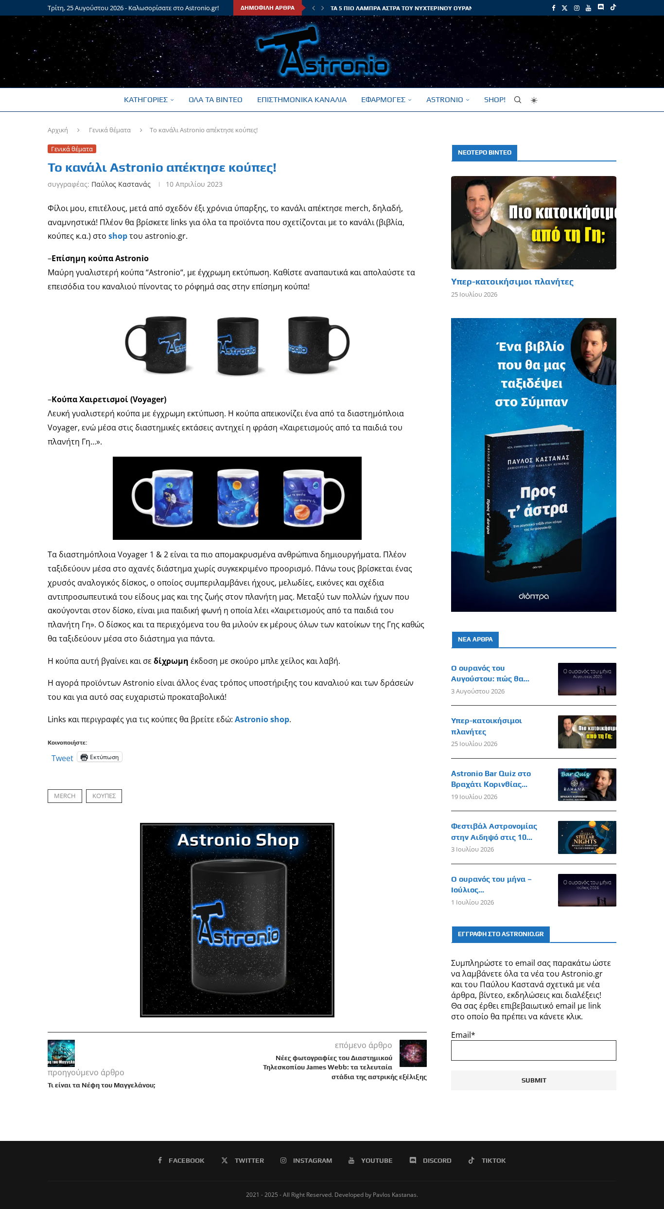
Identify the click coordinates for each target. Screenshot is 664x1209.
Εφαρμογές (383, 99)
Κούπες (104, 795)
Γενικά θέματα (110, 129)
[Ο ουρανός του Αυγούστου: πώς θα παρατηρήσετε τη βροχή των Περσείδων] (587, 679)
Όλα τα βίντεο (216, 99)
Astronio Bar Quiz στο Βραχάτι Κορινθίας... (491, 779)
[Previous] (313, 8)
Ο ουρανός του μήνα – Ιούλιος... (491, 884)
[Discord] (600, 8)
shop (117, 236)
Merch (65, 795)
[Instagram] (576, 8)
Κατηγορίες (146, 99)
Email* (463, 1035)
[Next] (323, 8)
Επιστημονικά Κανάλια (302, 99)
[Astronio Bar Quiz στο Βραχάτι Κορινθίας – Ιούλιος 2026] (587, 784)
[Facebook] (553, 8)
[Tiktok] (613, 8)
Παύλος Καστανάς (121, 184)
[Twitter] (564, 8)
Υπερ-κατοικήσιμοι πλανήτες (512, 281)
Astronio (444, 99)
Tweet (62, 757)
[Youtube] (588, 8)
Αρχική (58, 129)
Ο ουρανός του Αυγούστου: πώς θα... (490, 673)
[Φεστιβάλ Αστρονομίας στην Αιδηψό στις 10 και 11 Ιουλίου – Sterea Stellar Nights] (587, 837)
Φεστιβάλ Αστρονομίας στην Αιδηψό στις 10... (494, 831)
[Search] (518, 99)
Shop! (495, 99)
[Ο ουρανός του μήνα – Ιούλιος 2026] (587, 890)
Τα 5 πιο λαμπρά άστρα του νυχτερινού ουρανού (406, 8)
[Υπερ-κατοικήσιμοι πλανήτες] (533, 222)
